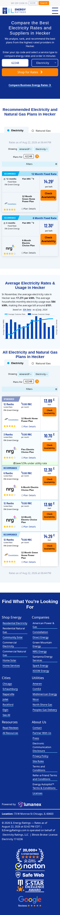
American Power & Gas (43, 625)
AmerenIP (24, 149)
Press (36, 738)
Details (30, 208)
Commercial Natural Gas (14, 653)
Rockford (8, 704)
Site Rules (38, 761)
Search (43, 3)
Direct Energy (40, 637)
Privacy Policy (40, 756)
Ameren (37, 683)
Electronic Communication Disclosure (42, 747)
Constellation (40, 632)
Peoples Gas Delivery (45, 709)
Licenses (37, 793)
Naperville (8, 694)
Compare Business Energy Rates (30, 85)
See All (6, 715)
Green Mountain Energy (42, 644)
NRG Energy (40, 651)
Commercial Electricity (10, 644)
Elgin (5, 709)
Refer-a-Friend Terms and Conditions (45, 777)
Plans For (17, 156)
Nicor (36, 699)
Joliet (5, 699)
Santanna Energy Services (42, 658)
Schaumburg (10, 689)
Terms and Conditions (39, 768)
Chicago (7, 683)
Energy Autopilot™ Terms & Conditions (44, 786)
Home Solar (9, 660)
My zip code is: (19, 3)
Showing (12, 148)
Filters (29, 164)
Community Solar (13, 637)
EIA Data (27, 309)
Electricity (41, 149)
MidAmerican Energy (45, 694)
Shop (27, 72)
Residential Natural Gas (14, 630)
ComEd (37, 689)
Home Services (11, 665)
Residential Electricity (15, 623)
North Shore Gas (42, 704)
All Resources (10, 733)
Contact (37, 727)
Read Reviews (10, 727)
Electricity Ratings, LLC (15, 834)
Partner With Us (42, 733)
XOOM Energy (41, 670)
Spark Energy (40, 665)
